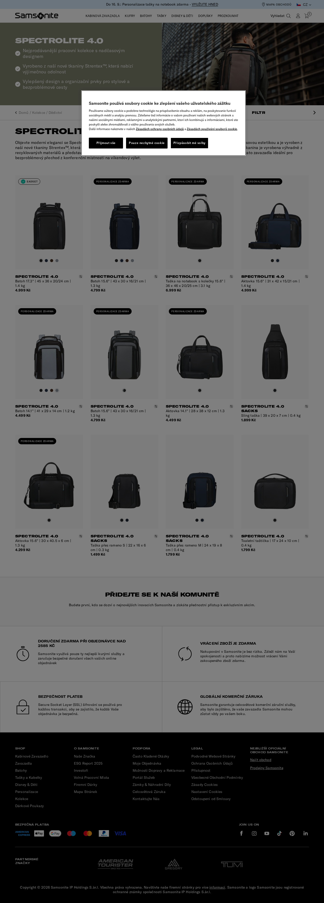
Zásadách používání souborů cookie (212, 129)
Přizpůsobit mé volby (189, 143)
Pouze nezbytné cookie (147, 143)
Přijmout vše (106, 143)
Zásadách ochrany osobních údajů (160, 129)
